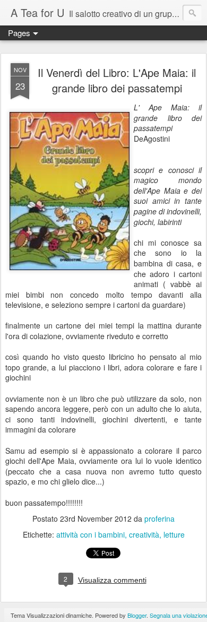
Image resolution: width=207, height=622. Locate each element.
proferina (159, 518)
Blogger (136, 615)
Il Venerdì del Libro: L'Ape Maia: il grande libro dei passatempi (117, 80)
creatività (144, 534)
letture (174, 534)
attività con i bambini (90, 534)
